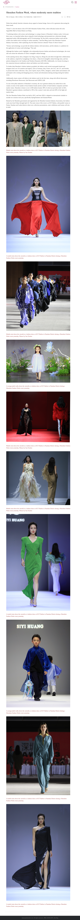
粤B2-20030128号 (48, 918)
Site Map (56, 918)
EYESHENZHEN (9, 7)
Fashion (17, 7)
